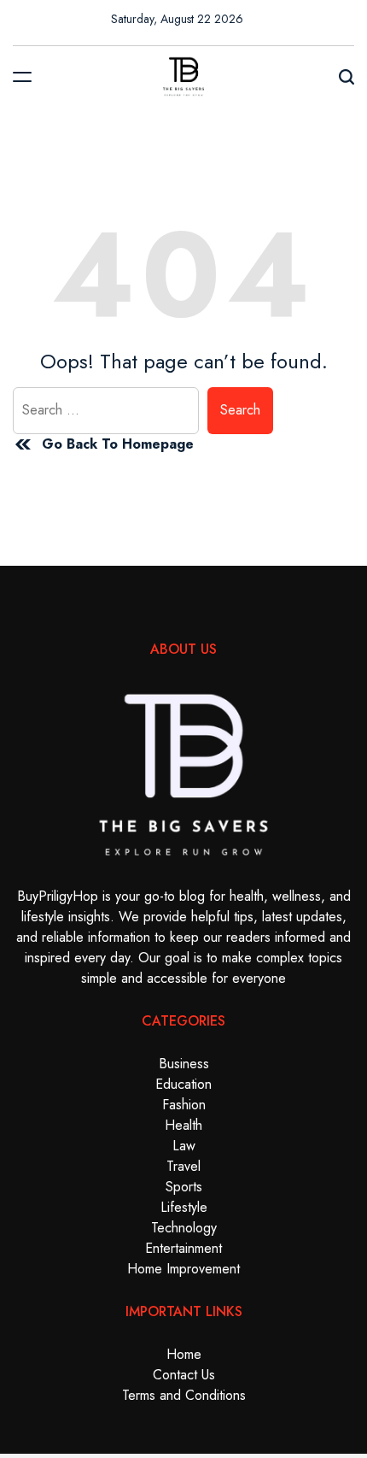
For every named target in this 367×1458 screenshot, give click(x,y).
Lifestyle (183, 1207)
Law (183, 1145)
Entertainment (183, 1248)
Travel (183, 1166)
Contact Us (184, 1375)
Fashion (184, 1104)
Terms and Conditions (184, 1395)
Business (184, 1063)
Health (183, 1125)
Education (183, 1084)
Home (183, 1354)
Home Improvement (183, 1269)
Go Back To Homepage (118, 444)
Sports (184, 1186)
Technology (184, 1228)
